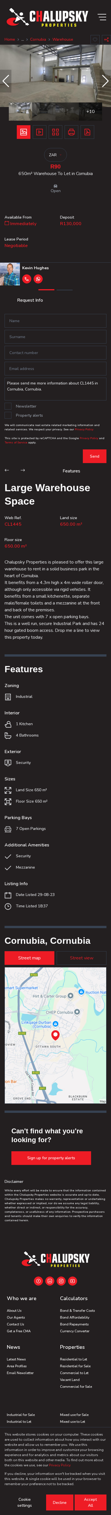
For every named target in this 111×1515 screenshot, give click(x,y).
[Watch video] (39, 132)
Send (94, 456)
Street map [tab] (29, 958)
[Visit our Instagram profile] (61, 1281)
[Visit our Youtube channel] (72, 1281)
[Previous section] (7, 471)
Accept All (90, 1502)
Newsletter (26, 406)
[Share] (106, 39)
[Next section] (22, 471)
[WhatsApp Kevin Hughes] (38, 278)
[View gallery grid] (55, 132)
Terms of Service (16, 443)
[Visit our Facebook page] (38, 1281)
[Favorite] (95, 39)
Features (71, 471)
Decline (60, 1502)
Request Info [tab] (30, 300)
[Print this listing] (71, 132)
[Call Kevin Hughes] (26, 278)
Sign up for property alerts (51, 1158)
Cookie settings (24, 1502)
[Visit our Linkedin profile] (49, 1281)
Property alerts (29, 415)
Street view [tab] (81, 958)
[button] (5, 81)
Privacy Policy (84, 429)
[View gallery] (23, 132)
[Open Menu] (101, 17)
